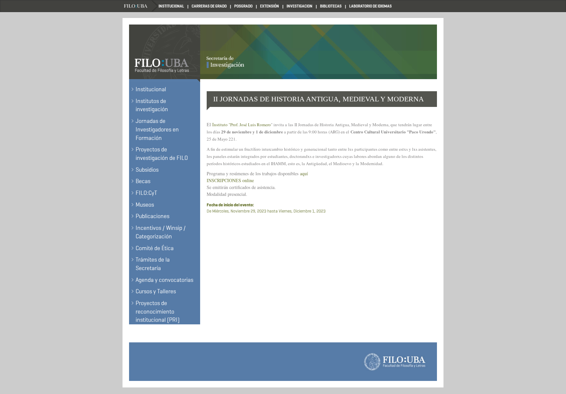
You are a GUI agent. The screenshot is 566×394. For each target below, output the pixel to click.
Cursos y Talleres (156, 291)
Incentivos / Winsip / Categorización (161, 232)
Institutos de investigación (152, 105)
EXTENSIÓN (269, 6)
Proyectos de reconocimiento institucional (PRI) (157, 311)
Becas (143, 181)
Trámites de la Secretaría (153, 264)
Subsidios (147, 169)
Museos (145, 204)
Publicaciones (152, 216)
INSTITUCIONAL (171, 6)
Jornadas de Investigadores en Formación (157, 129)
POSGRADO (243, 6)
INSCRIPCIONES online (230, 180)
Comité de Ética (155, 248)
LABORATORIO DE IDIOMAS (370, 6)
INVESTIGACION (299, 6)
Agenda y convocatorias (164, 279)
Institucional (151, 89)
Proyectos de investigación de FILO (162, 154)
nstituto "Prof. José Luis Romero (242, 125)
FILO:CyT (146, 193)
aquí (304, 173)
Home (141, 6)
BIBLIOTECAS (331, 6)
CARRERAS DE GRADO (209, 6)
